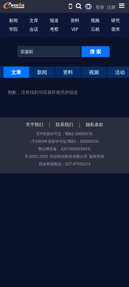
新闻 (13, 20)
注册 (111, 7)
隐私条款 (94, 124)
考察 (54, 29)
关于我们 (34, 124)
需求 (115, 29)
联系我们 (64, 124)
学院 (13, 29)
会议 (33, 29)
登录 (99, 7)
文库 (33, 20)
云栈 (95, 29)
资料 (74, 20)
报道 (54, 20)
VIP (74, 29)
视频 (95, 20)
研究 (115, 20)
